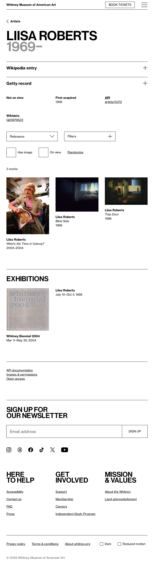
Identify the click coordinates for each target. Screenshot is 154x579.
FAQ (9, 506)
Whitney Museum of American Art (31, 4)
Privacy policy (15, 544)
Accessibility (14, 491)
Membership (64, 499)
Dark (108, 544)
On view (55, 152)
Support (61, 491)
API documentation (19, 370)
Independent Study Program (75, 514)
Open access (15, 378)
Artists (15, 21)
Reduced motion (134, 544)
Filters (72, 136)
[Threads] (19, 449)
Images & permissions (21, 374)
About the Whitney (118, 491)
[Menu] (144, 4)
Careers (61, 506)
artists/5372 (113, 102)
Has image (25, 152)
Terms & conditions (45, 544)
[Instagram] (8, 449)
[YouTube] (64, 449)
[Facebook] (30, 449)
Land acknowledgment (121, 499)
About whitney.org (77, 544)
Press (10, 514)
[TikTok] (41, 449)
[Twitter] (52, 449)
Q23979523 (14, 120)
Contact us (13, 499)
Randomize (75, 152)
